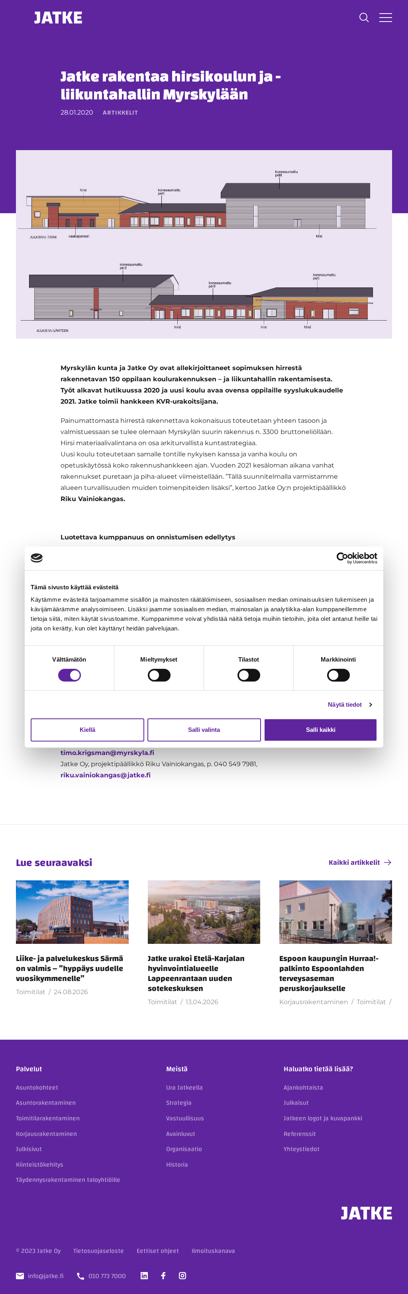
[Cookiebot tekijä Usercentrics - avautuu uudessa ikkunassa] (342, 558)
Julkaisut (296, 1103)
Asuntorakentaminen (46, 1103)
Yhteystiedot (302, 1149)
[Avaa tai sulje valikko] (385, 17)
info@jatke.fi (46, 1276)
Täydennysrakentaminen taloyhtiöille (68, 1180)
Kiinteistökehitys (39, 1165)
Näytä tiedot (345, 704)
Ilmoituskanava (213, 1251)
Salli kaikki (320, 729)
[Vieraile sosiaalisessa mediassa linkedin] (144, 1275)
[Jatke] (58, 18)
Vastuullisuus (185, 1118)
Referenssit (300, 1134)
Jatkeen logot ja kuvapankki (323, 1118)
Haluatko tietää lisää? (318, 1069)
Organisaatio (184, 1149)
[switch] (159, 675)
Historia (177, 1165)
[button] (364, 17)
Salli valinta (204, 729)
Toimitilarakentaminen (48, 1118)
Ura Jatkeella (184, 1088)
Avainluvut (180, 1134)
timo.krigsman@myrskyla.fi (107, 753)
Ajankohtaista (303, 1088)
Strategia (179, 1103)
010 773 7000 (107, 1276)
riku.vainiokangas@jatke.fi (106, 775)
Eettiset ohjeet (158, 1251)
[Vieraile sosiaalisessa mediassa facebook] (163, 1275)
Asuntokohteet (37, 1088)
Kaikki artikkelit (354, 862)
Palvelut (29, 1069)
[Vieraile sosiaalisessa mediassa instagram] (182, 1275)
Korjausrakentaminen (46, 1134)
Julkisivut (29, 1149)
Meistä (177, 1069)
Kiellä (87, 729)
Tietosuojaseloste (98, 1251)
